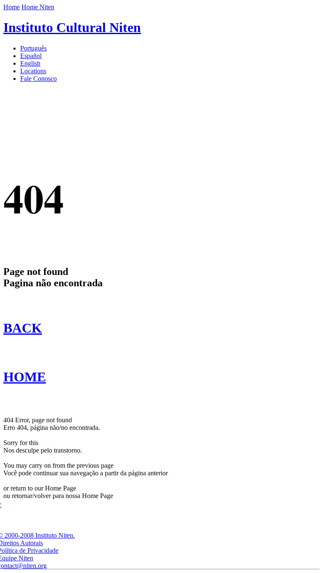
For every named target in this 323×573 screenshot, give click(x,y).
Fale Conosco (38, 78)
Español (31, 55)
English (30, 63)
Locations (33, 71)
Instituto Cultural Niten (72, 27)
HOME (24, 376)
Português (33, 48)
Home (11, 7)
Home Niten (37, 7)
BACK (22, 328)
